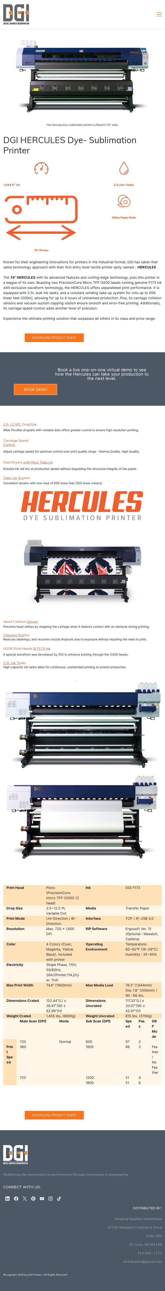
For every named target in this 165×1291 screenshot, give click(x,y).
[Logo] (16, 14)
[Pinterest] (33, 1198)
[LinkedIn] (7, 1198)
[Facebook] (16, 1198)
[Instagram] (50, 1198)
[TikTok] (59, 1198)
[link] (82, 42)
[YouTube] (42, 1198)
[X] (24, 1198)
